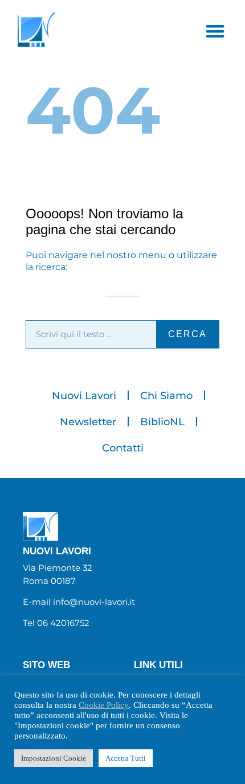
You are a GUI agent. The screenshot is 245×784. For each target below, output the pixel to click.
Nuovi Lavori (84, 395)
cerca (187, 334)
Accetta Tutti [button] (125, 758)
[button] (215, 31)
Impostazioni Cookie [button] (53, 758)
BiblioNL (162, 422)
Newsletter (88, 422)
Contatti (123, 448)
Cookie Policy (104, 705)
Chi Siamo (166, 395)
